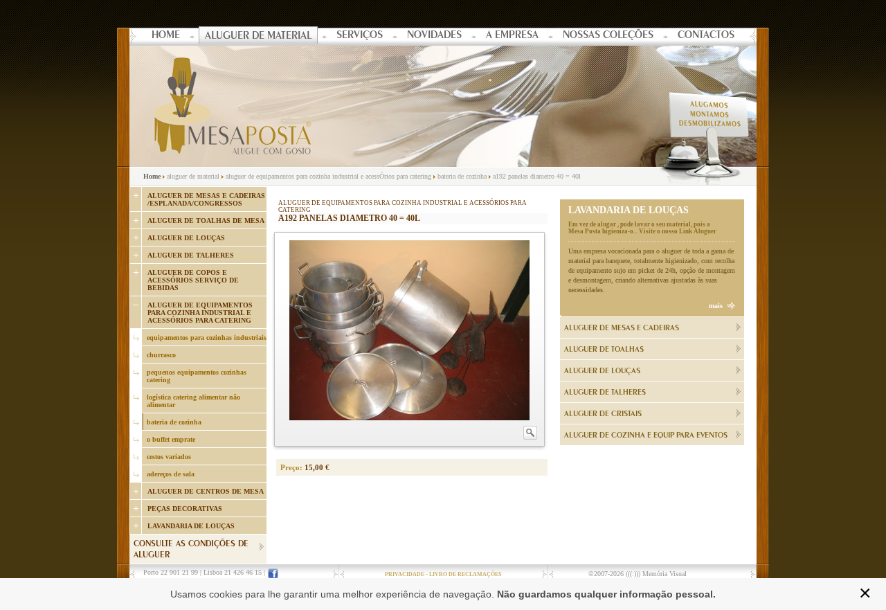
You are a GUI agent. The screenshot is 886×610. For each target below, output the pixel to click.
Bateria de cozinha (174, 422)
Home (166, 36)
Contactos (706, 36)
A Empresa (512, 36)
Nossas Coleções (608, 36)
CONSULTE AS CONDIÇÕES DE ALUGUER (191, 550)
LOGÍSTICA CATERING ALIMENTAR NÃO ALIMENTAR (193, 401)
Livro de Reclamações (465, 574)
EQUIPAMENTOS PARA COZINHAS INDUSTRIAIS (206, 337)
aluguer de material (193, 176)
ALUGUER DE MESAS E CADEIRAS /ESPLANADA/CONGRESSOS (206, 199)
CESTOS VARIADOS (169, 456)
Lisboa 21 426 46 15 (233, 572)
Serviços (359, 36)
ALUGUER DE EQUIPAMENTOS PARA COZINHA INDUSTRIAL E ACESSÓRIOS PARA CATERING (200, 312)
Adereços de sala (171, 474)
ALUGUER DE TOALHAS (604, 350)
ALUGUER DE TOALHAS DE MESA (205, 220)
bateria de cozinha (462, 176)
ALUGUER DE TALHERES (190, 255)
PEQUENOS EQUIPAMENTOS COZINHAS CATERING (196, 376)
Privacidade (404, 574)
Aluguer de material (258, 36)
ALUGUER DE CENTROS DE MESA (205, 491)
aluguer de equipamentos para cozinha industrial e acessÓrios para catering (328, 176)
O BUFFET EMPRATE (171, 439)
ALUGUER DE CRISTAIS (603, 414)
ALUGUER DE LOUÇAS (186, 238)
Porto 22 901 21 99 (170, 572)
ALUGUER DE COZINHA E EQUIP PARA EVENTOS (645, 435)
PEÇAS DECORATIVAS (184, 508)
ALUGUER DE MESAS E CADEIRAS (621, 328)
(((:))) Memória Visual (656, 573)
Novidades (434, 36)
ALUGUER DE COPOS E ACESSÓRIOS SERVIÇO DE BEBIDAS (193, 280)
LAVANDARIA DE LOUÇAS (191, 526)
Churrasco (161, 355)
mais (716, 306)
